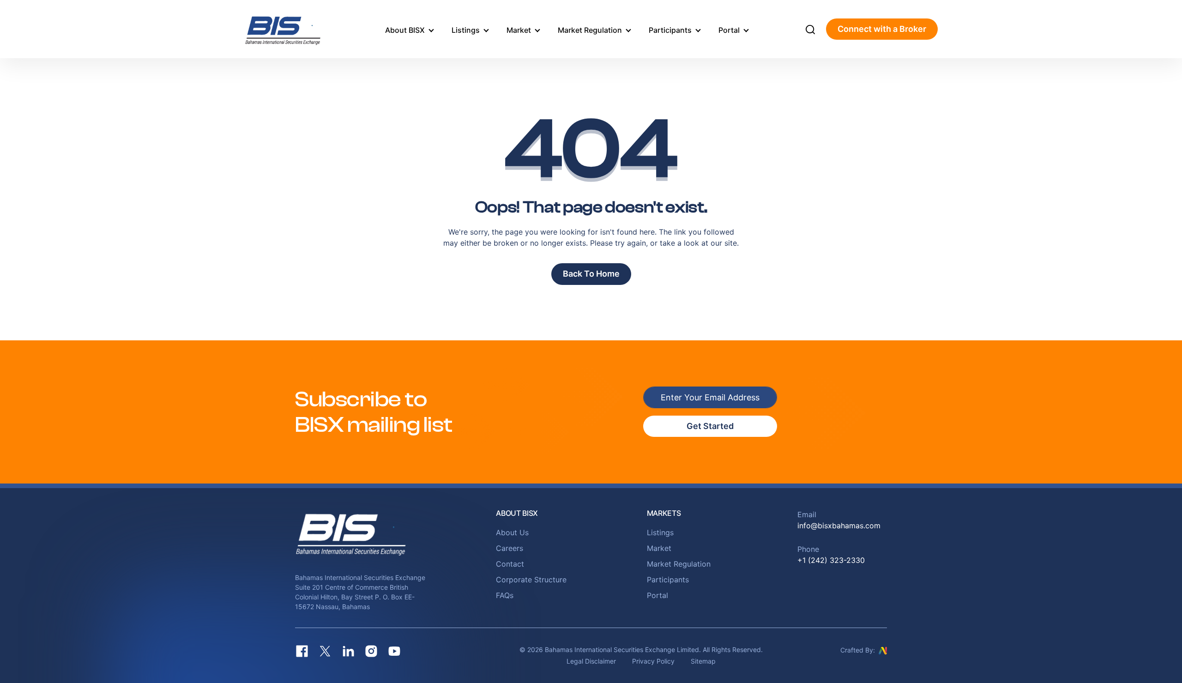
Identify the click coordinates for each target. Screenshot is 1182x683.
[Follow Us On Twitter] (325, 651)
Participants (670, 30)
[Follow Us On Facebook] (302, 651)
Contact (510, 563)
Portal (729, 30)
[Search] (810, 29)
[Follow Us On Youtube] (394, 651)
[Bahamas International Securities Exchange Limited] (294, 29)
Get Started (710, 426)
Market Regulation (590, 30)
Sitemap (703, 661)
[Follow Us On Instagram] (371, 651)
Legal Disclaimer (591, 661)
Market (519, 30)
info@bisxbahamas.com (838, 525)
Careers (509, 548)
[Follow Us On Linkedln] (348, 651)
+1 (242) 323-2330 (831, 560)
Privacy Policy (653, 661)
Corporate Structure (531, 579)
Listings (466, 30)
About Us (512, 532)
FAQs (504, 595)
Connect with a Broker (882, 29)
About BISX (405, 30)
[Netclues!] (883, 649)
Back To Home (591, 273)
